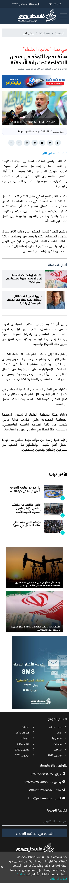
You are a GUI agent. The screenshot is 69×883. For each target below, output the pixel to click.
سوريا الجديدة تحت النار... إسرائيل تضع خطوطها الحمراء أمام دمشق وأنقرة (24, 299)
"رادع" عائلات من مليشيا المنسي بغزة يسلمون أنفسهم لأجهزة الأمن (26, 507)
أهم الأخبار (44, 33)
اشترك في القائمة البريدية (34, 833)
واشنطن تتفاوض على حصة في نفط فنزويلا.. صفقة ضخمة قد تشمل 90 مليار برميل (36, 583)
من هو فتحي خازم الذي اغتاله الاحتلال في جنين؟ (27, 523)
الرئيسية (59, 33)
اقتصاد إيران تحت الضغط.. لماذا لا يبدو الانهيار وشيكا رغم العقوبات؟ (24, 278)
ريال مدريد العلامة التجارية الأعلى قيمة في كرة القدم (25, 489)
